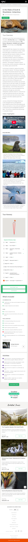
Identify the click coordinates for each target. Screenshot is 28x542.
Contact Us (14, 514)
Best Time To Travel (14, 526)
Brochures (14, 522)
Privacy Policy (14, 537)
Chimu (14, 520)
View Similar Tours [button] (14, 287)
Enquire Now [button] (5, 17)
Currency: (11, 509)
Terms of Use (14, 538)
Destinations (14, 512)
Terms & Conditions (14, 535)
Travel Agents (14, 518)
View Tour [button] (20, 468)
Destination (3, 4)
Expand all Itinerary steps (10, 239)
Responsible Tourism (14, 524)
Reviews (14, 528)
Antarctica (9, 4)
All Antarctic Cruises (17, 4)
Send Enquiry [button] (14, 290)
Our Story (14, 516)
